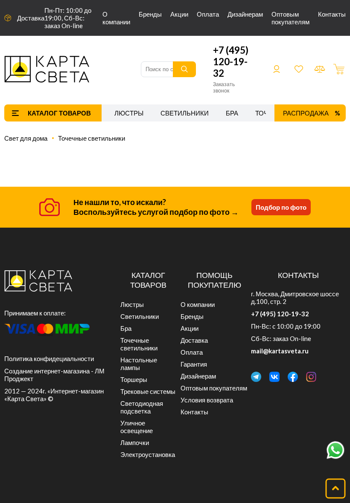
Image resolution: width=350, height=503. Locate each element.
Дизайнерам (245, 14)
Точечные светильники (91, 138)
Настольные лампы (138, 363)
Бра (232, 113)
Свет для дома (25, 138)
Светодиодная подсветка (141, 407)
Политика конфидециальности (49, 358)
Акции (179, 14)
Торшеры (133, 379)
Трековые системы (147, 391)
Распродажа (306, 113)
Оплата (208, 14)
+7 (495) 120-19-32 (230, 61)
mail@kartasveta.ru (280, 351)
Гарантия (194, 364)
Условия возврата (207, 400)
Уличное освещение (136, 426)
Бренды (150, 14)
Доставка (30, 18)
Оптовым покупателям (290, 18)
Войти (276, 69)
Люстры (128, 113)
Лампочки (134, 442)
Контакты (332, 14)
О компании (116, 18)
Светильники (184, 113)
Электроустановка (147, 454)
